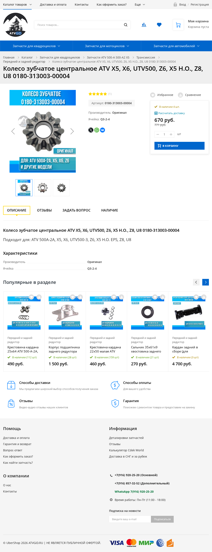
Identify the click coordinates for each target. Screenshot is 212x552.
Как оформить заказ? (111, 4)
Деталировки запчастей (126, 438)
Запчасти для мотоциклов (105, 46)
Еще (138, 4)
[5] (105, 94)
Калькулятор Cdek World (126, 450)
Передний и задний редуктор (24, 61)
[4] (101, 94)
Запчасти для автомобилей (174, 46)
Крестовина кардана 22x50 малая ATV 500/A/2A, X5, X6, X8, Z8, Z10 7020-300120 (105, 349)
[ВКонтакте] (102, 130)
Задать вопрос (76, 210)
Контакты (81, 4)
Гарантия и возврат (17, 444)
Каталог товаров (15, 4)
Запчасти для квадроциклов (34, 46)
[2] (94, 94)
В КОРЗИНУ (170, 146)
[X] (90, 130)
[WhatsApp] (96, 130)
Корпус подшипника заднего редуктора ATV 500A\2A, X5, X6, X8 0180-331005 (64, 349)
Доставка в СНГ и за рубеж (128, 456)
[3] (98, 94)
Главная (8, 57)
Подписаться (162, 519)
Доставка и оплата (53, 4)
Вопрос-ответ (12, 450)
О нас (7, 485)
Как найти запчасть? (18, 463)
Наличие (109, 210)
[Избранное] (31, 297)
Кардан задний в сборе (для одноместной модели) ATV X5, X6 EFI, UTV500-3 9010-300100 (187, 349)
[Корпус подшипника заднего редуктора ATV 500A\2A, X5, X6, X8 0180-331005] (65, 313)
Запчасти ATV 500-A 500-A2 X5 (108, 57)
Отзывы (44, 210)
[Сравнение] (39, 297)
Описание (16, 210)
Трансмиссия (145, 57)
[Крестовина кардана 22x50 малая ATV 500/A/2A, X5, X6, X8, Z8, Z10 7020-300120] (106, 313)
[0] (144, 26)
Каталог (27, 57)
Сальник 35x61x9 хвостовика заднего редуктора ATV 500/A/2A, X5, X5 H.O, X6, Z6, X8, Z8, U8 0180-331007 (147, 349)
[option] (24, 332)
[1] (90, 94)
